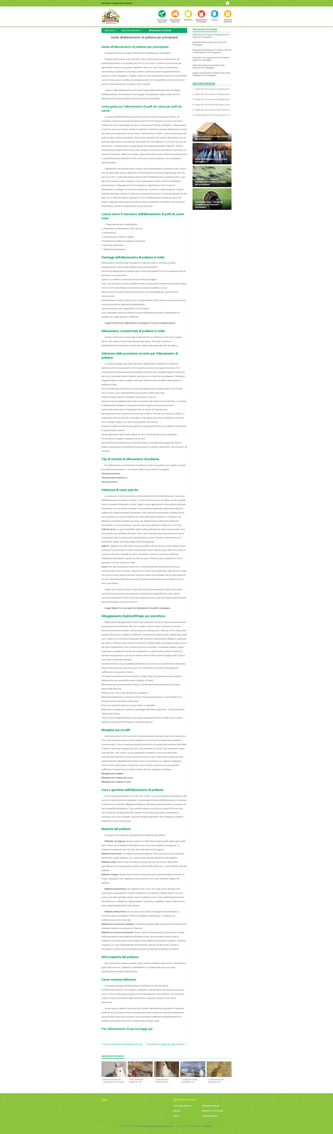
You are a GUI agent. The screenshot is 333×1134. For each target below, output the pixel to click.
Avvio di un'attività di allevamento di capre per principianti (124, 1044)
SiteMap (207, 1126)
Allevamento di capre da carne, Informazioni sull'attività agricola (166, 1044)
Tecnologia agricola (182, 1106)
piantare (177, 1111)
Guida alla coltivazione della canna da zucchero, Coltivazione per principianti (213, 110)
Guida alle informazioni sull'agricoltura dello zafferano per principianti (213, 94)
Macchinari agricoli (210, 1106)
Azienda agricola (209, 1116)
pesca (176, 1116)
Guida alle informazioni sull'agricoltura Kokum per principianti (213, 99)
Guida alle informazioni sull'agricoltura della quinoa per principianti (213, 89)
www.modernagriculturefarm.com (157, 1126)
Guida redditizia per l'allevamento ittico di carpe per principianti (213, 115)
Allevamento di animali (160, 30)
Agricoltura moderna (130, 30)
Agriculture (110, 30)
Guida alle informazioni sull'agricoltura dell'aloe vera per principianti (213, 104)
